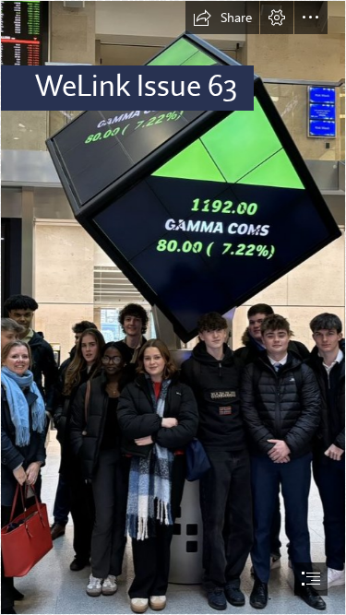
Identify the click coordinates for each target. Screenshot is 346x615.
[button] (222, 17)
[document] (173, 307)
